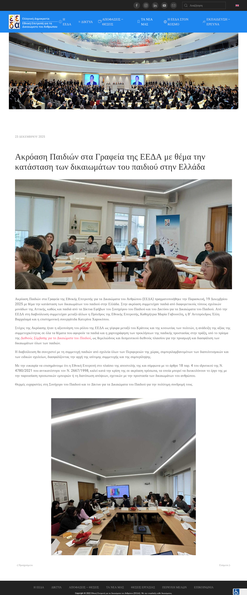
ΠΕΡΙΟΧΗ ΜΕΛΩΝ (174, 587)
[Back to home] (33, 22)
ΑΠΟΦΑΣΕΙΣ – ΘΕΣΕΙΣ (112, 21)
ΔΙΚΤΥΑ (87, 22)
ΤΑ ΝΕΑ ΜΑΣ (147, 21)
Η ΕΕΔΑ (67, 21)
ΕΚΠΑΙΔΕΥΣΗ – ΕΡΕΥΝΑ (218, 21)
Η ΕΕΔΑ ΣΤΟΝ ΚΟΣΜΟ (178, 21)
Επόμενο (224, 565)
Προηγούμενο (25, 565)
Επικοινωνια (204, 587)
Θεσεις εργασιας (143, 587)
